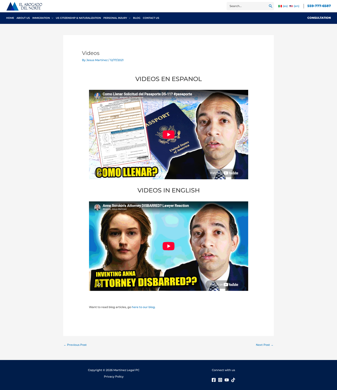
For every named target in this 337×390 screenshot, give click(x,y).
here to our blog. (144, 307)
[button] (51, 17)
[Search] (271, 6)
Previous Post (75, 344)
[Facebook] (214, 380)
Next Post (264, 344)
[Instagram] (220, 380)
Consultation (319, 17)
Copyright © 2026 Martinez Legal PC (113, 370)
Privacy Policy (114, 376)
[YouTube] (226, 380)
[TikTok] (233, 380)
